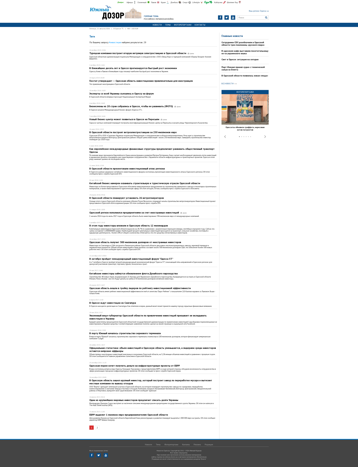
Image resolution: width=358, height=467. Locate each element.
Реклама (197, 444)
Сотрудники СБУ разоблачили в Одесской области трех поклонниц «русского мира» (243, 43)
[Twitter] (226, 17)
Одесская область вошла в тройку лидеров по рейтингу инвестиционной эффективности (140, 288)
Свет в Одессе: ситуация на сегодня (240, 59)
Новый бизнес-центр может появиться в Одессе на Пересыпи (124, 119)
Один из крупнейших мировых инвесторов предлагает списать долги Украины (133, 400)
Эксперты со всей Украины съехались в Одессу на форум (121, 93)
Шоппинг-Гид (232, 2)
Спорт (185, 2)
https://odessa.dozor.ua (115, 13)
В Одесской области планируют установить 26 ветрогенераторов (126, 197)
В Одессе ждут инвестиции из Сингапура (112, 302)
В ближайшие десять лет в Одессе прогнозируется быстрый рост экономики (133, 68)
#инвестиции (115, 42)
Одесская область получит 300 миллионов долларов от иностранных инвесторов (135, 242)
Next (265, 136)
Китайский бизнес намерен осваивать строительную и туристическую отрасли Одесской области (144, 183)
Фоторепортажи (182, 24)
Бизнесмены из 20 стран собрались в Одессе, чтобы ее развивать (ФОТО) (131, 106)
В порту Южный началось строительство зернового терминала (125, 333)
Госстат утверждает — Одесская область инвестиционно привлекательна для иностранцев (141, 80)
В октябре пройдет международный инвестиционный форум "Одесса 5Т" (131, 258)
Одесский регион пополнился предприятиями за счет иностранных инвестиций (134, 212)
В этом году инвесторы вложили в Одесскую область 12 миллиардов (128, 225)
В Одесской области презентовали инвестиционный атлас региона (127, 168)
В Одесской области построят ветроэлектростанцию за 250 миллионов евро (133, 132)
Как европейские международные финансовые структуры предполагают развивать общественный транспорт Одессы (152, 150)
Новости (157, 24)
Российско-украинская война (159, 19)
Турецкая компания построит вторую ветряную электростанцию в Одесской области (138, 53)
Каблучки (218, 2)
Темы (168, 24)
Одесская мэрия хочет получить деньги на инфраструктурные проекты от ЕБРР (134, 365)
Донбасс (174, 2)
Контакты (200, 24)
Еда (208, 2)
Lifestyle (196, 2)
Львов (153, 2)
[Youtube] (233, 17)
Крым (163, 2)
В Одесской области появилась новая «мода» (245, 75)
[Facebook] (220, 17)
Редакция (209, 444)
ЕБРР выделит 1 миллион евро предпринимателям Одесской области (128, 414)
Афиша (130, 2)
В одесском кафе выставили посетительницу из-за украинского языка (245, 52)
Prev (225, 136)
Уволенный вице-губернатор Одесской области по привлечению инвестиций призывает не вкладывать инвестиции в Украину (148, 317)
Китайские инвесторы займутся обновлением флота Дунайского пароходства (133, 273)
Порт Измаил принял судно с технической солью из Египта (243, 68)
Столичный (141, 2)
